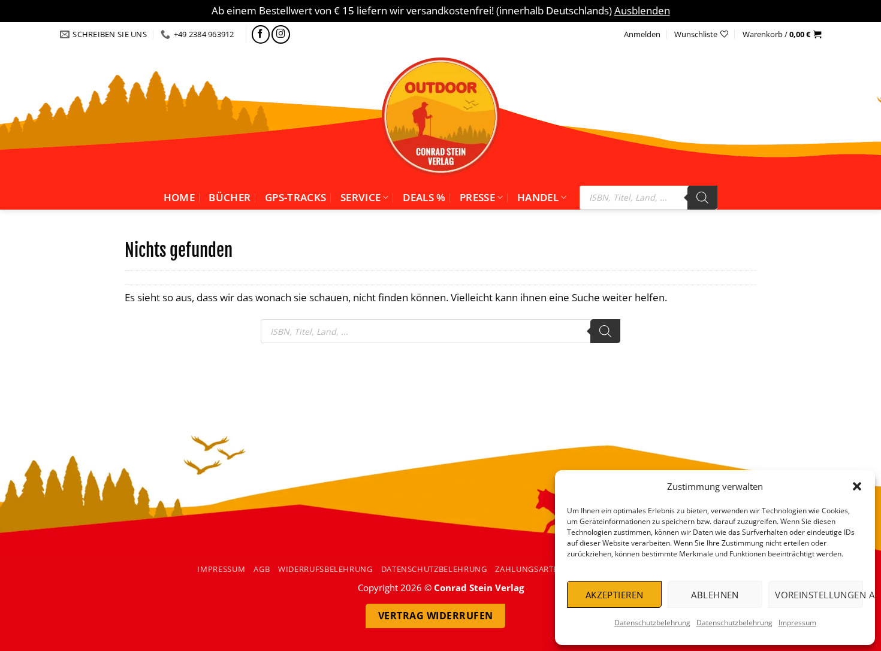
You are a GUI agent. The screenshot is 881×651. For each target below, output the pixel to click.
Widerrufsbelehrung (325, 569)
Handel (538, 197)
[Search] (702, 198)
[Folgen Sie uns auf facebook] (261, 34)
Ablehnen (715, 595)
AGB (262, 569)
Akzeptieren (615, 595)
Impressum (797, 622)
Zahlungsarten (529, 569)
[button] (857, 486)
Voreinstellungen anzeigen (819, 595)
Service (360, 197)
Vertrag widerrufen (435, 615)
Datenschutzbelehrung (652, 622)
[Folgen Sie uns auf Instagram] (280, 34)
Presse (477, 197)
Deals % (424, 197)
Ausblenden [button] (642, 10)
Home (179, 197)
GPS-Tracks (295, 197)
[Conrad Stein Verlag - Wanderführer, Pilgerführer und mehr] (440, 116)
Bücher (230, 197)
